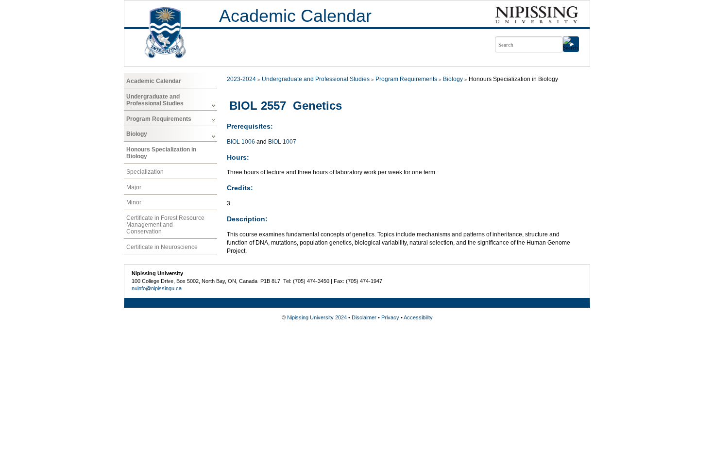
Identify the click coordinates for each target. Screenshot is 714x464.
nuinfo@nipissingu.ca (157, 288)
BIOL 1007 (282, 141)
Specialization (145, 171)
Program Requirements (158, 119)
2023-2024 (241, 79)
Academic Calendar (295, 16)
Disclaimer (364, 317)
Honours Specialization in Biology (161, 153)
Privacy (390, 317)
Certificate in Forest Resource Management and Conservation (165, 225)
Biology (136, 134)
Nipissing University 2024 (317, 317)
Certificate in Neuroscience (162, 247)
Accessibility (418, 317)
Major (133, 187)
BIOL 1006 (241, 141)
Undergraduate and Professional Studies (155, 100)
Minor (133, 202)
